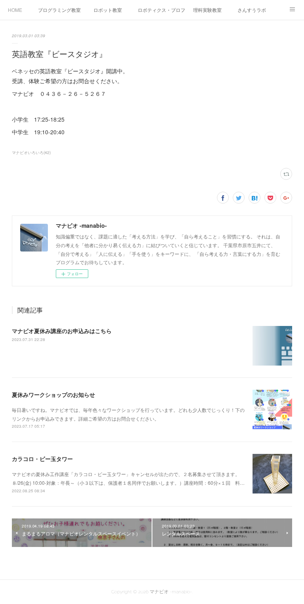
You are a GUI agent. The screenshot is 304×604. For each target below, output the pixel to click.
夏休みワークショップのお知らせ (53, 394)
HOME (15, 9)
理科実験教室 (207, 9)
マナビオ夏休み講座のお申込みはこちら (62, 331)
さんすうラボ (252, 9)
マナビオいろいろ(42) (31, 152)
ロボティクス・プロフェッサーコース (161, 9)
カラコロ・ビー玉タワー (42, 459)
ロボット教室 (107, 9)
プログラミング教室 (59, 9)
